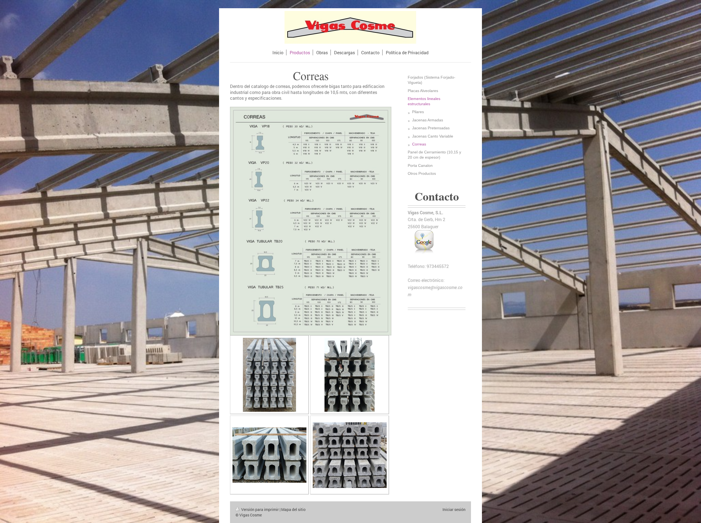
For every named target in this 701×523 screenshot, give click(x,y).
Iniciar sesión (454, 509)
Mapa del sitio (293, 509)
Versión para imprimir (260, 509)
